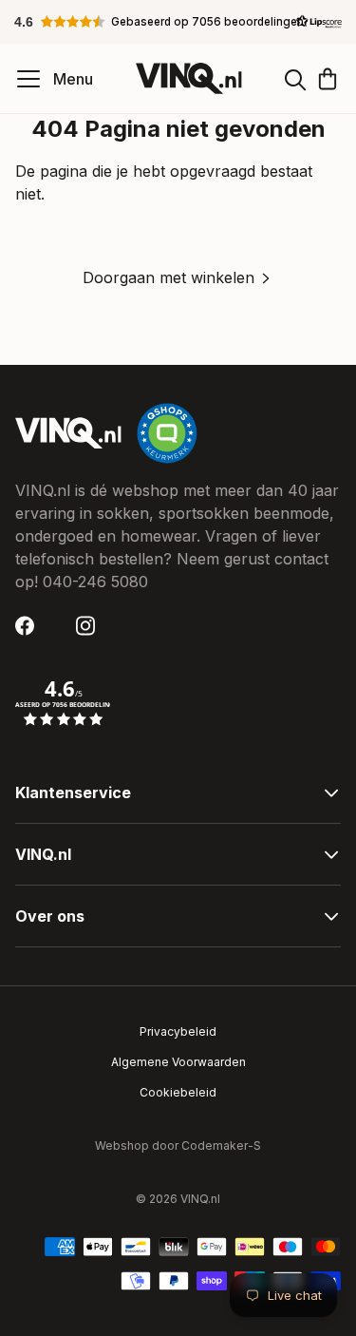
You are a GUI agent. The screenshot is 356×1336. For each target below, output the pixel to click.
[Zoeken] (295, 79)
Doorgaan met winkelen (168, 277)
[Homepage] (189, 78)
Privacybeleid (178, 1031)
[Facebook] (30, 626)
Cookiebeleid (178, 1092)
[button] (178, 22)
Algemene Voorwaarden (178, 1062)
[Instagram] (91, 626)
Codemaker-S (221, 1145)
